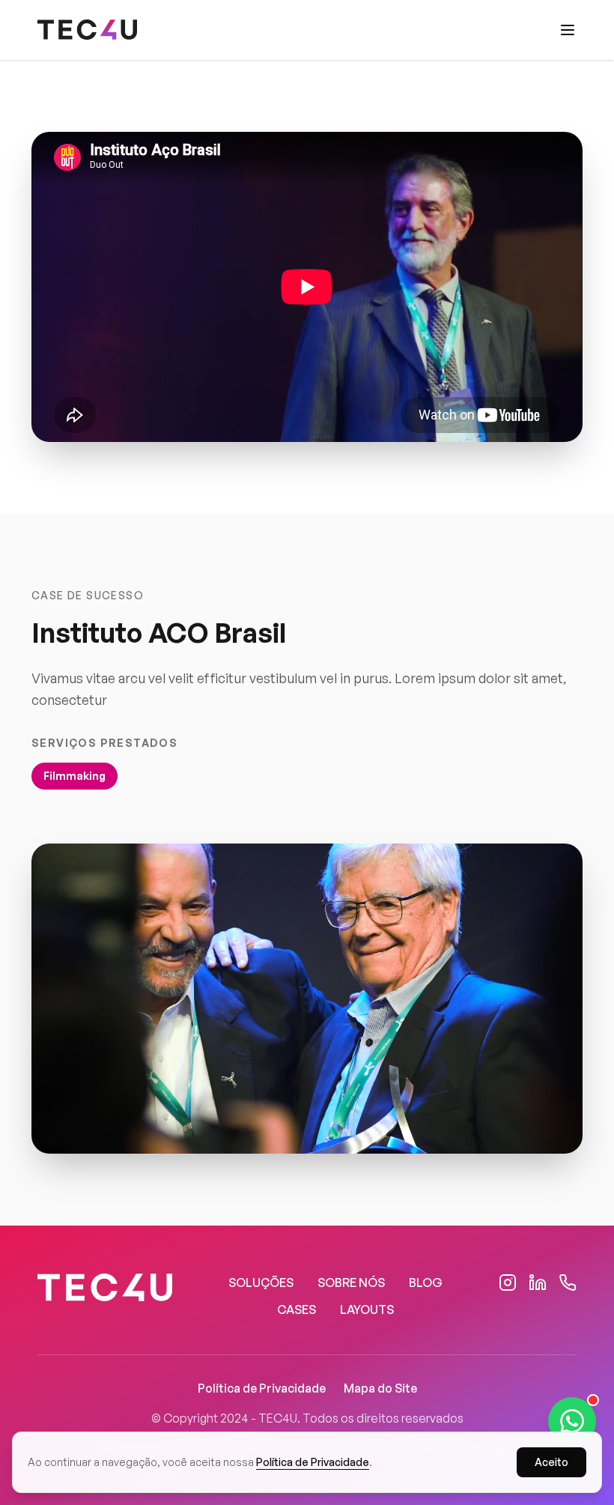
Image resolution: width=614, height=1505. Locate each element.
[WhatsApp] (568, 1282)
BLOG (426, 1282)
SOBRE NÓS (351, 1282)
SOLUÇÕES (261, 1282)
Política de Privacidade (262, 1388)
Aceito (551, 1462)
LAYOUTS (367, 1309)
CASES (296, 1309)
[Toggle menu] (568, 30)
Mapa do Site (380, 1388)
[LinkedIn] (538, 1282)
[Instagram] (508, 1282)
